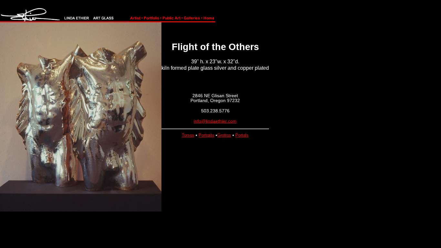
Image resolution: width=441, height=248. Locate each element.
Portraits (206, 135)
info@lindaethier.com (215, 121)
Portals (242, 135)
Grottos (224, 135)
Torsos (188, 135)
